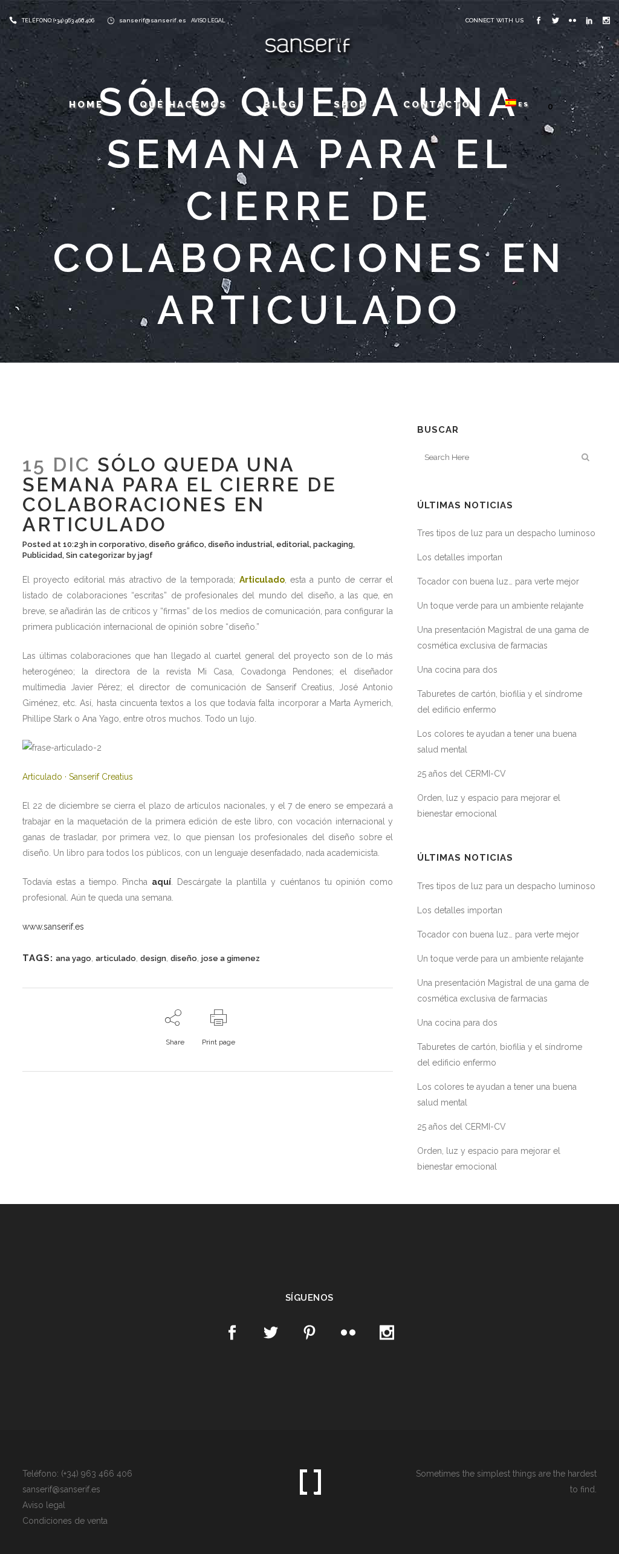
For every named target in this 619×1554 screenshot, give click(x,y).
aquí (161, 882)
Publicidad (42, 555)
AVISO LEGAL (208, 21)
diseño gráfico (176, 544)
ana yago (73, 958)
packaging (333, 544)
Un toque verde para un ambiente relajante (500, 605)
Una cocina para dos (457, 670)
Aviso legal (43, 1505)
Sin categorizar (95, 555)
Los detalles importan (459, 557)
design (153, 958)
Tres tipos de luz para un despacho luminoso (506, 533)
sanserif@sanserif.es (152, 20)
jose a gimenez (230, 958)
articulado (116, 958)
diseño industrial (240, 544)
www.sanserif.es (53, 926)
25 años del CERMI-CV (461, 774)
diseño (183, 958)
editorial (293, 544)
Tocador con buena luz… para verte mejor (498, 581)
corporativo (122, 544)
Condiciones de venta (65, 1521)
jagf (145, 555)
